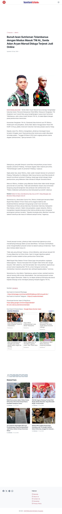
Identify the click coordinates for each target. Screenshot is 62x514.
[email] (26, 375)
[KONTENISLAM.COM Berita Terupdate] (31, 2)
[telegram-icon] (9, 491)
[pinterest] (23, 375)
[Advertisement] (31, 18)
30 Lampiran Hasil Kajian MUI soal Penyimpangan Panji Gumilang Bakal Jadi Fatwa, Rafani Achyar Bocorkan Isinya (17, 428)
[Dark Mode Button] (58, 2)
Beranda (35, 494)
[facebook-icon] (3, 491)
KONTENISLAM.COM (13, 110)
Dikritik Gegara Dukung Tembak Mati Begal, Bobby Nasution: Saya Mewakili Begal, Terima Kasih (43, 401)
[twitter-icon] (6, 491)
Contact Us (36, 499)
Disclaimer (36, 501)
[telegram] (20, 375)
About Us (36, 496)
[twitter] (14, 375)
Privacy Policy (37, 503)
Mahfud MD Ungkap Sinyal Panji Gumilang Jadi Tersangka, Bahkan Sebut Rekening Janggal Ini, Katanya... (43, 427)
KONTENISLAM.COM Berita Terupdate (33, 511)
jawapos (15, 288)
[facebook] (10, 375)
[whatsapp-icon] (12, 491)
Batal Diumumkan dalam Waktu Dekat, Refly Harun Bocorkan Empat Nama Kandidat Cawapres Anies (18, 401)
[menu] (4, 2)
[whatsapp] (17, 375)
